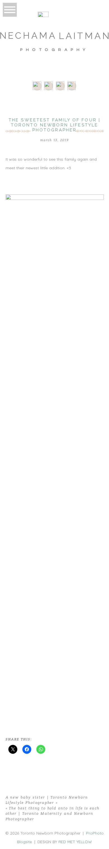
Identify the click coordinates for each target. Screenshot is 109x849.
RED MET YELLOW (75, 841)
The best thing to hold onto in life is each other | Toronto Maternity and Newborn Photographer (53, 813)
